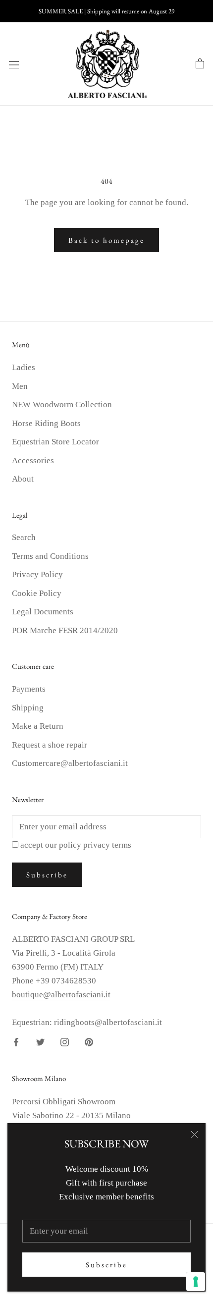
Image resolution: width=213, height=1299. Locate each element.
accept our (75, 845)
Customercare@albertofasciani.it (70, 763)
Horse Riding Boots (46, 423)
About (23, 479)
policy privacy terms (95, 845)
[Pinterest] (89, 1042)
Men (20, 386)
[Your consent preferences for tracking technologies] (195, 1281)
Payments (29, 689)
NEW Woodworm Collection (62, 404)
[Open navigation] (14, 64)
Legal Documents (42, 611)
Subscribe (106, 1264)
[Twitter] (40, 1042)
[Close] (194, 1134)
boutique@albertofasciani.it (61, 994)
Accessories (33, 460)
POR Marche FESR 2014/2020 (65, 630)
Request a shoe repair (49, 745)
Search (24, 537)
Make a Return (37, 726)
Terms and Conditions (50, 556)
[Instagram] (64, 1042)
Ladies (23, 367)
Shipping (28, 707)
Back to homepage (106, 240)
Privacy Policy (37, 574)
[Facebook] (16, 1042)
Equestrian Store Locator (55, 441)
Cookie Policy (36, 593)
